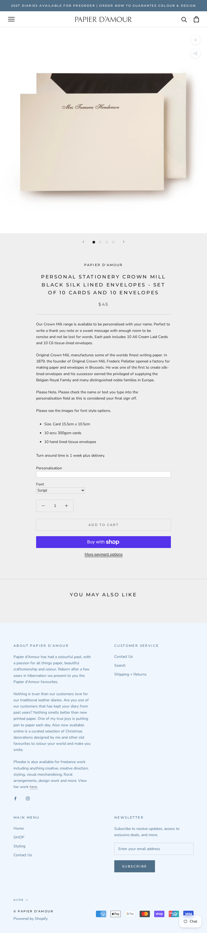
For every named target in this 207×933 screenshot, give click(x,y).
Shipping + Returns (130, 674)
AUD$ (18, 900)
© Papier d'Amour (33, 911)
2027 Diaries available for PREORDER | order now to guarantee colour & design (103, 6)
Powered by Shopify (30, 918)
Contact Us (123, 656)
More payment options (104, 554)
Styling (19, 846)
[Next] (124, 242)
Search (120, 665)
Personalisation (49, 468)
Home (18, 828)
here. (34, 786)
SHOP (18, 837)
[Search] (184, 19)
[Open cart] (196, 19)
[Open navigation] (11, 19)
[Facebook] (15, 798)
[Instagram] (28, 798)
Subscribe (134, 866)
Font (40, 484)
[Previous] (83, 242)
